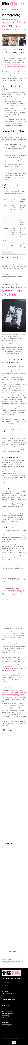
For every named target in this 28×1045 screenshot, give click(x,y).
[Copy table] (15, 253)
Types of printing (15, 578)
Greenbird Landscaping (12, 694)
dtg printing (19, 276)
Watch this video (10, 668)
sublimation (13, 962)
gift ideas (9, 278)
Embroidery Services (7, 1024)
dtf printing (14, 579)
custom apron (13, 276)
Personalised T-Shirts (7, 1011)
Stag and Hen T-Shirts (7, 1017)
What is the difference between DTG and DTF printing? (14, 290)
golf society (18, 961)
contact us (7, 721)
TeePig (15, 19)
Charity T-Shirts (5, 1015)
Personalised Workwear (7, 1013)
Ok (14, 1042)
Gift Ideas (8, 274)
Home (4, 9)
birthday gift (7, 276)
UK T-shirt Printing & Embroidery (13, 592)
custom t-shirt (7, 579)
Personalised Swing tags (8, 1026)
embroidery (4, 278)
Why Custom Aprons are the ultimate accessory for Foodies (14, 25)
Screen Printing (5, 1022)
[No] (26, 1040)
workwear (19, 962)
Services (9, 578)
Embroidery (8, 959)
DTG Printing (5, 1020)
